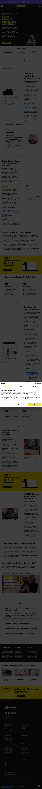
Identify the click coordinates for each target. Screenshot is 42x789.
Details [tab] (21, 386)
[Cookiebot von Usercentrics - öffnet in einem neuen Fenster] (36, 383)
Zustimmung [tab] (7, 386)
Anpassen (20, 404)
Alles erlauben (34, 404)
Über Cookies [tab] (34, 386)
